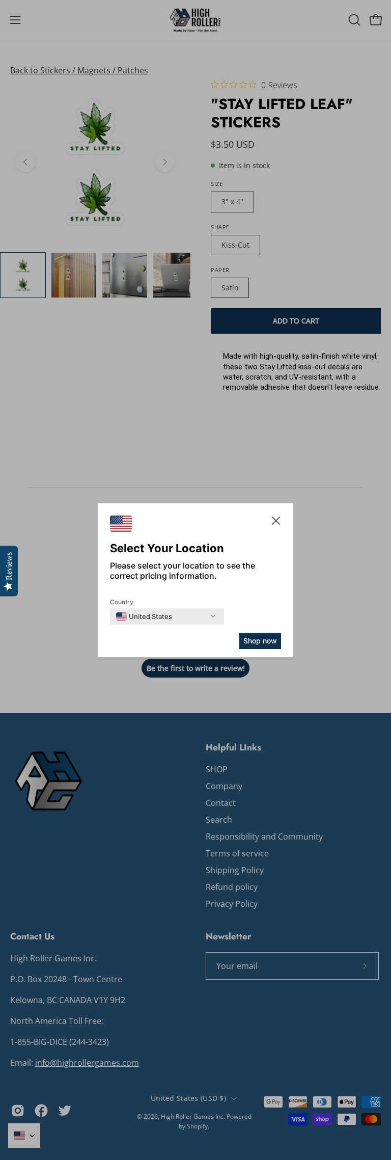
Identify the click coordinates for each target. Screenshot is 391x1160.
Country (121, 602)
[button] (276, 522)
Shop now (260, 640)
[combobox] (144, 616)
